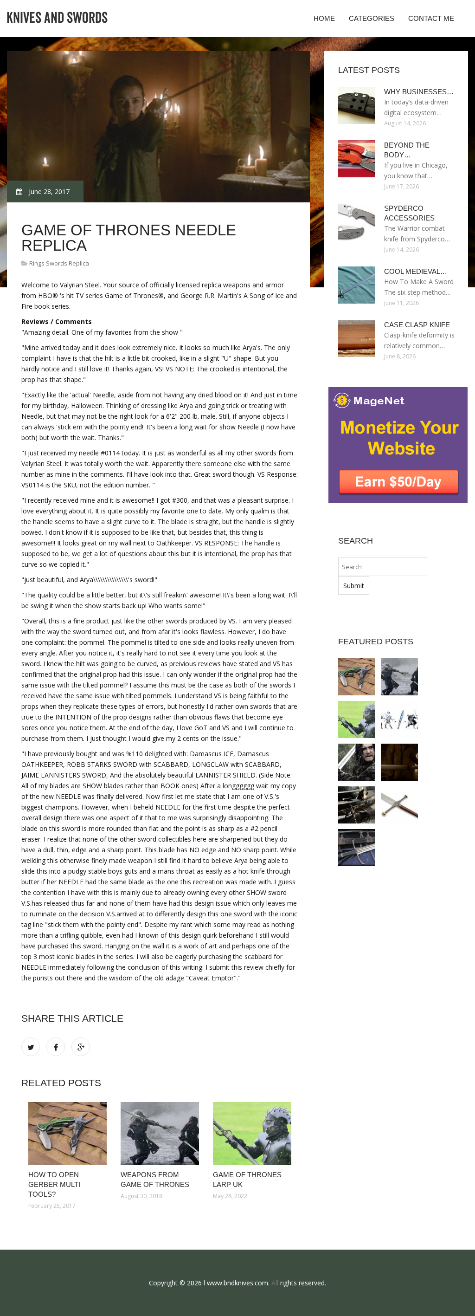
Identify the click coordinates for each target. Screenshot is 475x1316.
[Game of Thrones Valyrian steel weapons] (356, 804)
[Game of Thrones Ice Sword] (356, 847)
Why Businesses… (419, 92)
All (274, 1282)
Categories (371, 18)
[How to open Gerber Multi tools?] (67, 1133)
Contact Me (431, 18)
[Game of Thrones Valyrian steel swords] (356, 762)
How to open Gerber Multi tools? (54, 1184)
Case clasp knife (417, 325)
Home (324, 18)
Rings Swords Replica (59, 263)
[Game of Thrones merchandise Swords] (399, 804)
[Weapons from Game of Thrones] (160, 1133)
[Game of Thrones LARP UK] (252, 1133)
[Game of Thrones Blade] (399, 719)
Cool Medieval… (415, 271)
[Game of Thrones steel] (399, 762)
